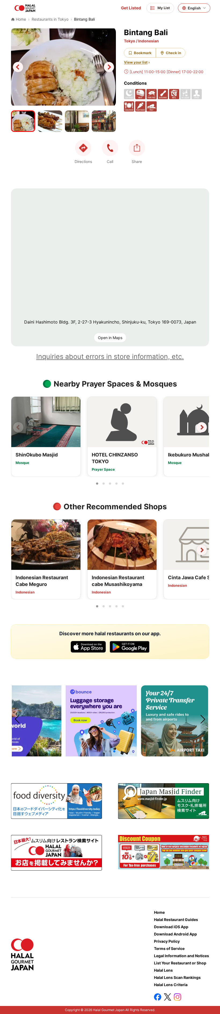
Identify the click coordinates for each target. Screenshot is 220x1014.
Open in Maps (110, 337)
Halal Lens (163, 970)
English (194, 8)
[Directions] (83, 148)
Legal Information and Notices (181, 955)
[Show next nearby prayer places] (202, 427)
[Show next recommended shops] (202, 550)
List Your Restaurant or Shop (180, 963)
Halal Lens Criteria (171, 984)
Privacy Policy (167, 941)
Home (159, 912)
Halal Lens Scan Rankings (177, 977)
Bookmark (143, 53)
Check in (173, 53)
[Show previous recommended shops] (18, 550)
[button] (110, 148)
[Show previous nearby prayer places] (18, 427)
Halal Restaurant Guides (176, 919)
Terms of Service (169, 948)
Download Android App (175, 934)
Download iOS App (171, 926)
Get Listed (131, 8)
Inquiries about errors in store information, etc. (110, 356)
